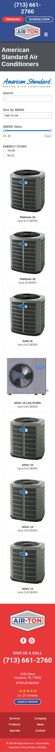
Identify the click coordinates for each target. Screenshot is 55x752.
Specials (14, 730)
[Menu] (46, 34)
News (40, 724)
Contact (40, 730)
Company (40, 718)
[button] (27, 150)
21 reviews (30, 695)
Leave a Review (27, 701)
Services (14, 718)
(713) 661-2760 (27, 660)
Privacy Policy (28, 747)
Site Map (41, 747)
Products (14, 724)
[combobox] (27, 99)
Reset (48, 136)
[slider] (4, 130)
